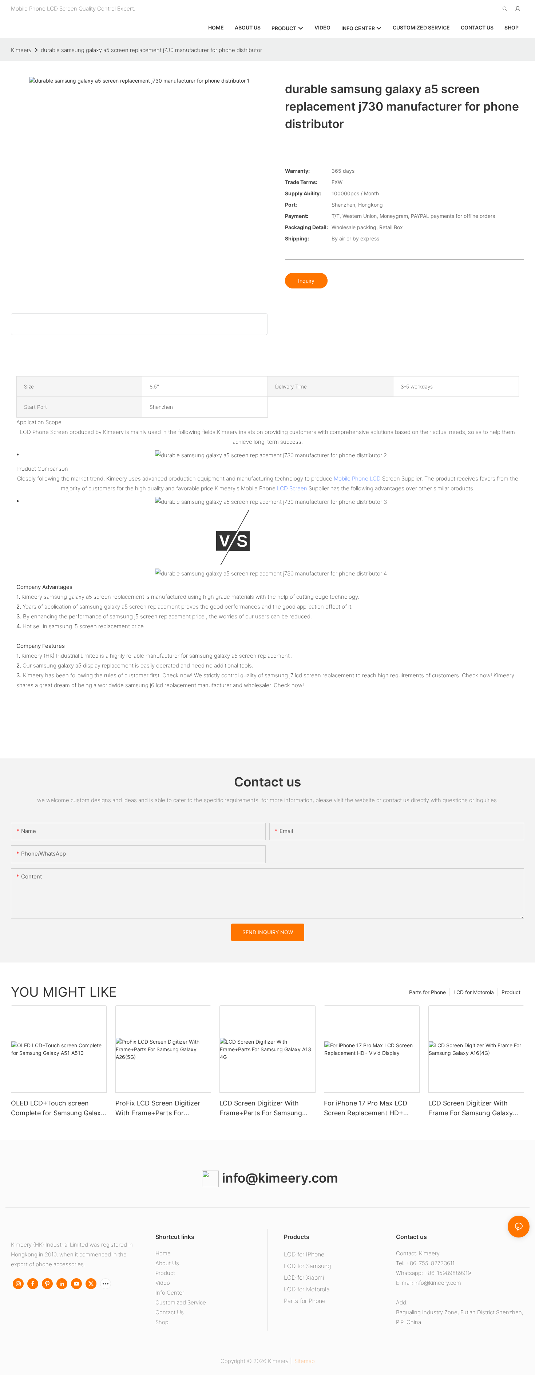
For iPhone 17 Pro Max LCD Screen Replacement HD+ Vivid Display (365, 1108)
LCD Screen (292, 488)
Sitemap (304, 1361)
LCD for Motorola (473, 992)
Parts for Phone (427, 992)
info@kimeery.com (278, 1178)
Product (511, 992)
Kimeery (21, 50)
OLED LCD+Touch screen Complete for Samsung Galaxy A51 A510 (57, 1108)
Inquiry (306, 281)
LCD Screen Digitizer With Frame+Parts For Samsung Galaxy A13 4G (260, 1108)
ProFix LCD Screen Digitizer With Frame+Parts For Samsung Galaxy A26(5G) (157, 1108)
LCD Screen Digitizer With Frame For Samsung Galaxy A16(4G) (470, 1108)
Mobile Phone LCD (357, 478)
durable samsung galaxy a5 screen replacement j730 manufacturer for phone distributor (151, 50)
